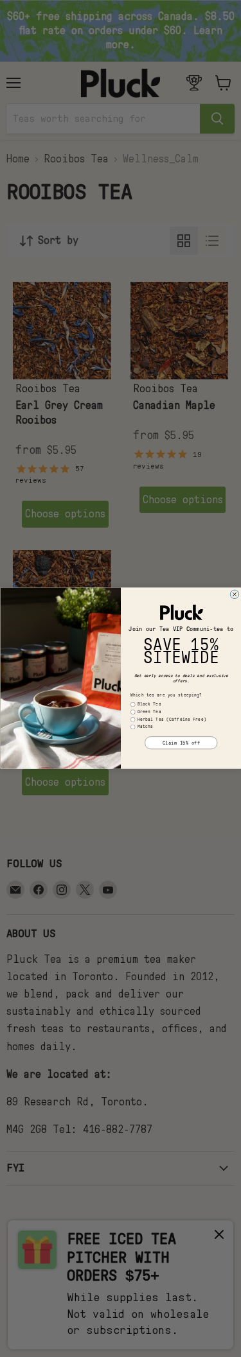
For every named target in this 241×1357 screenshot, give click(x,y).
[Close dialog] (234, 595)
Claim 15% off (181, 743)
